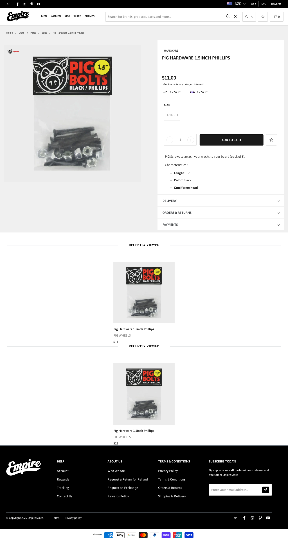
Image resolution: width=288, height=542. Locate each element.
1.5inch (172, 115)
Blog (253, 3)
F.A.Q (263, 3)
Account (63, 471)
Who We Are (116, 471)
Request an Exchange (123, 488)
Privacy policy (73, 517)
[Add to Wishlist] (271, 140)
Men (44, 16)
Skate (77, 16)
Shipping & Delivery (172, 496)
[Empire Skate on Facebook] (18, 4)
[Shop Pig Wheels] (13, 53)
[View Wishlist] (263, 17)
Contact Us (64, 496)
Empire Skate (35, 517)
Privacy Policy (168, 471)
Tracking (63, 488)
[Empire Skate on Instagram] (24, 4)
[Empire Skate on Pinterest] (32, 4)
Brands (89, 16)
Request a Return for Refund (128, 479)
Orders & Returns (170, 488)
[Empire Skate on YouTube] (39, 4)
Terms (55, 517)
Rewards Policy (118, 496)
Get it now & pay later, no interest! (183, 84)
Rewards (276, 3)
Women (56, 16)
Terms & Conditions (171, 479)
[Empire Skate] (18, 16)
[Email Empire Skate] (9, 3)
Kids (67, 16)
